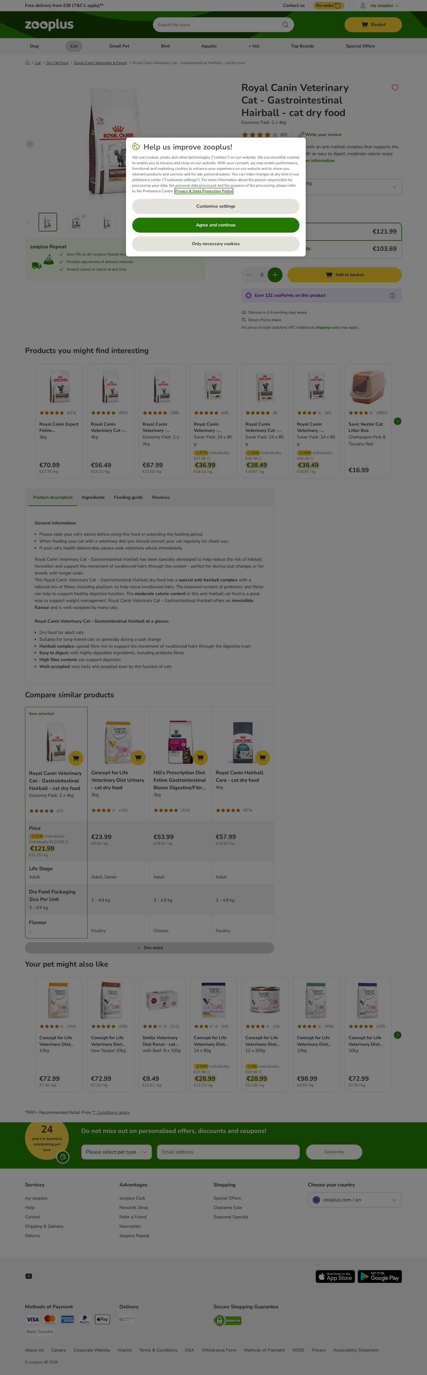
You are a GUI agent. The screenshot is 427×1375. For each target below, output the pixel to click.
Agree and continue (216, 225)
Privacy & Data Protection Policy (204, 191)
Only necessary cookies (216, 244)
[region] (216, 197)
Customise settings (215, 206)
